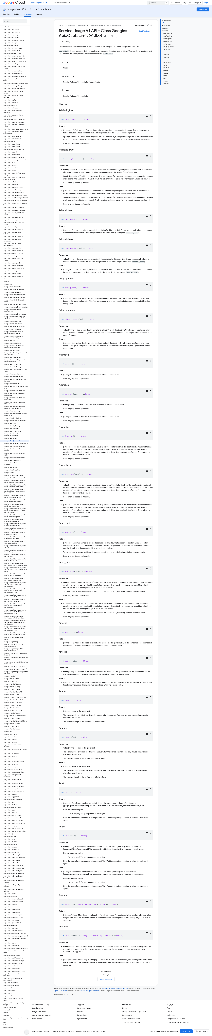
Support (80, 1012)
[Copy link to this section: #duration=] (72, 385)
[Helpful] (148, 25)
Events (169, 1012)
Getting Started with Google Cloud (134, 1012)
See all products (38, 1008)
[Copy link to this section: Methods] (72, 104)
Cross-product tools (59, 3)
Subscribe (186, 1031)
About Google (37, 1031)
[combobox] (158, 3)
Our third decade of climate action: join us (90, 1031)
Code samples (127, 1015)
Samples (39, 14)
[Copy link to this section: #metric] (69, 623)
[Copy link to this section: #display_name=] (77, 310)
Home (61, 25)
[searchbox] (15, 21)
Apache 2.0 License (60, 991)
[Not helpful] (151, 25)
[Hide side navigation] (26, 1032)
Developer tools (83, 25)
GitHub (124, 1008)
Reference (28, 14)
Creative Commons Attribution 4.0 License (114, 988)
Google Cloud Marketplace (41, 1015)
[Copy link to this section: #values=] (70, 927)
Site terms (54, 1031)
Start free (203, 9)
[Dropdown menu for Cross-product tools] (70, 2)
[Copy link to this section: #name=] (69, 728)
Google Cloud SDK (16, 9)
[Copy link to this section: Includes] (71, 90)
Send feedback (144, 31)
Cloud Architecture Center (131, 1019)
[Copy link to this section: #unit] (66, 783)
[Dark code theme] (147, 116)
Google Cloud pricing (39, 1012)
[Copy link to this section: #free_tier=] (73, 465)
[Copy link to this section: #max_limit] (72, 523)
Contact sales (37, 1019)
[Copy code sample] (150, 116)
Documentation (70, 25)
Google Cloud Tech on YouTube (178, 1022)
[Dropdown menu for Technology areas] (47, 2)
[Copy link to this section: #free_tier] (71, 427)
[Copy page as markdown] (112, 36)
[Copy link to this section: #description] (74, 210)
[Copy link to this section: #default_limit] (75, 110)
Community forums (84, 1008)
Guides (17, 14)
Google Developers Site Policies (90, 991)
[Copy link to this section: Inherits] (70, 62)
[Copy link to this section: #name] (68, 691)
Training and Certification (131, 1022)
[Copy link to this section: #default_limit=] (76, 150)
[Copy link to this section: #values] (69, 895)
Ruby (31, 9)
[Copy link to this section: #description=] (75, 239)
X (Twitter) (171, 1015)
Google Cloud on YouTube (176, 1019)
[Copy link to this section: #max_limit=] (73, 562)
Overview (6, 14)
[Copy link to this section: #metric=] (70, 652)
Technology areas (37, 3)
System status (82, 1019)
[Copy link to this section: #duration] (71, 355)
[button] (14, 276)
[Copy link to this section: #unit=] (67, 827)
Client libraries (45, 9)
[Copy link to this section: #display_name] (76, 278)
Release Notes (82, 1015)
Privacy (46, 1031)
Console (177, 3)
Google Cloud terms (67, 1031)
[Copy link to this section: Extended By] (76, 76)
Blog (168, 1008)
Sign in (206, 3)
